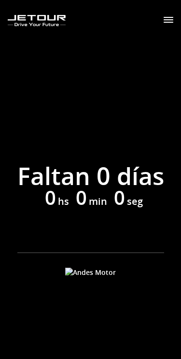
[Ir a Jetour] (37, 20)
